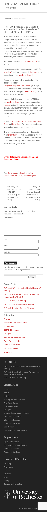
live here (33, 72)
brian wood (12, 173)
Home (6, 4)
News (6, 477)
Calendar (7, 474)
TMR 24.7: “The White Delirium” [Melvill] (19, 304)
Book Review (9, 326)
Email (6, 245)
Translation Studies (11, 448)
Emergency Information (13, 484)
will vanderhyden (29, 175)
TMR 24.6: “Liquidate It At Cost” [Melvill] (19, 308)
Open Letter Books (11, 442)
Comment (8, 218)
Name (7, 239)
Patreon (7, 105)
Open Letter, (15, 121)
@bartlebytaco (14, 135)
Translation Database (12, 344)
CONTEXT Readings (11, 330)
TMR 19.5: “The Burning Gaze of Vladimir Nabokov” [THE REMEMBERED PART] (33, 193)
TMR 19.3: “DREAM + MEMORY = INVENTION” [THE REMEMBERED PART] (14, 193)
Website (7, 252)
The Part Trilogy (30, 91)
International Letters (12, 420)
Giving (6, 480)
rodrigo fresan (23, 173)
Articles (7, 319)
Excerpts (7, 333)
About (14, 4)
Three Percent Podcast (13, 341)
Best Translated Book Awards (15, 322)
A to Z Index (8, 467)
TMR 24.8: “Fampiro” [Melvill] (15, 300)
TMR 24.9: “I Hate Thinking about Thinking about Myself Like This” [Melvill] (22, 373)
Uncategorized (10, 352)
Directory (7, 463)
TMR (20, 175)
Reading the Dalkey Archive (14, 337)
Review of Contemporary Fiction (16, 413)
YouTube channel (26, 75)
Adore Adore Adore (29, 61)
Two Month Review (28, 121)
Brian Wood (17, 124)
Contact (7, 470)
